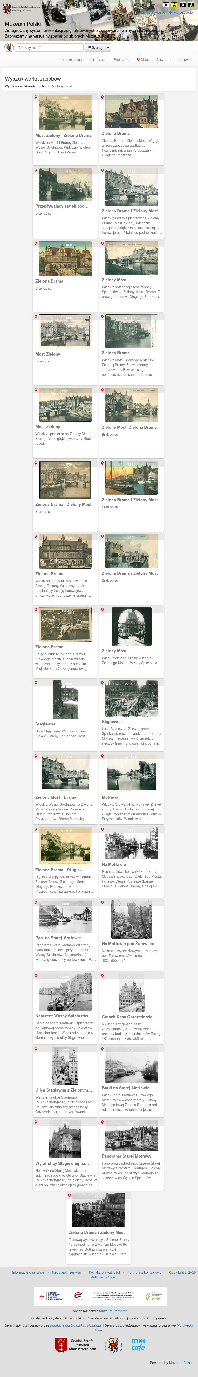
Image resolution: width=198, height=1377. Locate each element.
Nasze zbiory (72, 59)
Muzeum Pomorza (113, 1310)
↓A (133, 4)
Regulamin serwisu (66, 1272)
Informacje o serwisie (28, 1272)
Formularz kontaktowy (144, 1272)
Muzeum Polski (180, 1362)
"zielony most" (62, 86)
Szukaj (96, 47)
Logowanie (155, 12)
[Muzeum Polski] (8, 47)
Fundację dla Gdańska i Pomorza (75, 1325)
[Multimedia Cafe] (138, 1344)
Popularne (121, 59)
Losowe (185, 59)
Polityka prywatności (104, 1272)
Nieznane (164, 59)
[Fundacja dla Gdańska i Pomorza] (113, 1344)
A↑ (152, 4)
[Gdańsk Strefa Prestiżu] (75, 1344)
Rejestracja (183, 12)
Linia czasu (97, 59)
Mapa (145, 59)
